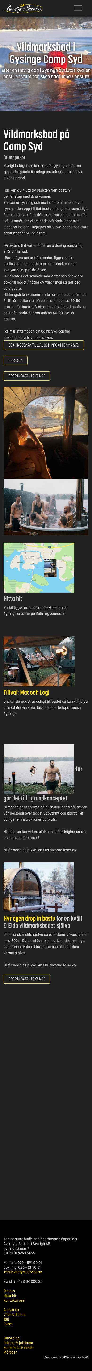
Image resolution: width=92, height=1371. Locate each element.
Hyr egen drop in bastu (29, 918)
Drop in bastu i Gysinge (26, 978)
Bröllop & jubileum (18, 1342)
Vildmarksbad (15, 1314)
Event (8, 1323)
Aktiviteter (12, 1309)
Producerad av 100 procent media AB (66, 1357)
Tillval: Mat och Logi (26, 692)
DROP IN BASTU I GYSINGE (26, 375)
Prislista (15, 360)
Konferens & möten (19, 1347)
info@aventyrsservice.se (23, 1272)
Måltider (10, 1352)
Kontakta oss (14, 1300)
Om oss (9, 1290)
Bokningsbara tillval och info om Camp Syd (43, 345)
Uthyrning (12, 1338)
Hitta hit (10, 1295)
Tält (6, 1319)
